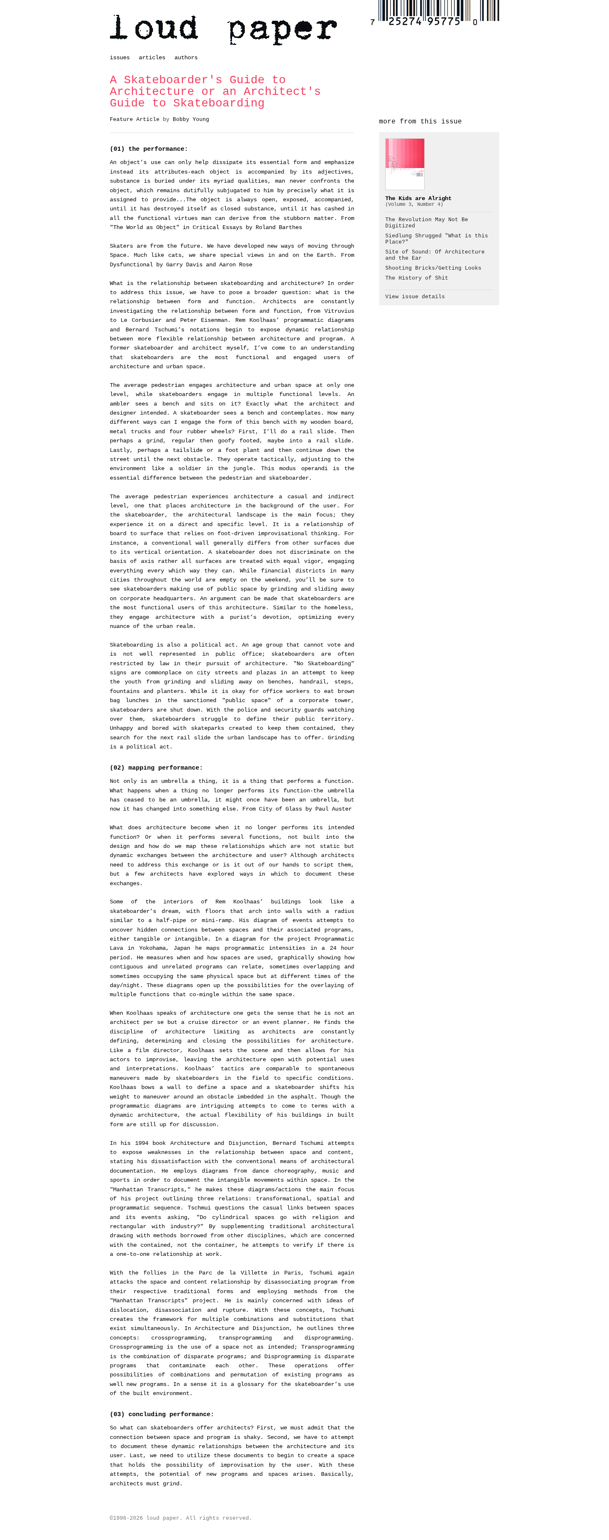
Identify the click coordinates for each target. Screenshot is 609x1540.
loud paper (224, 30)
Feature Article (135, 119)
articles (152, 57)
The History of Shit (416, 278)
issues (120, 57)
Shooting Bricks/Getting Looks (433, 268)
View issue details (415, 297)
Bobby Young (191, 119)
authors (186, 57)
